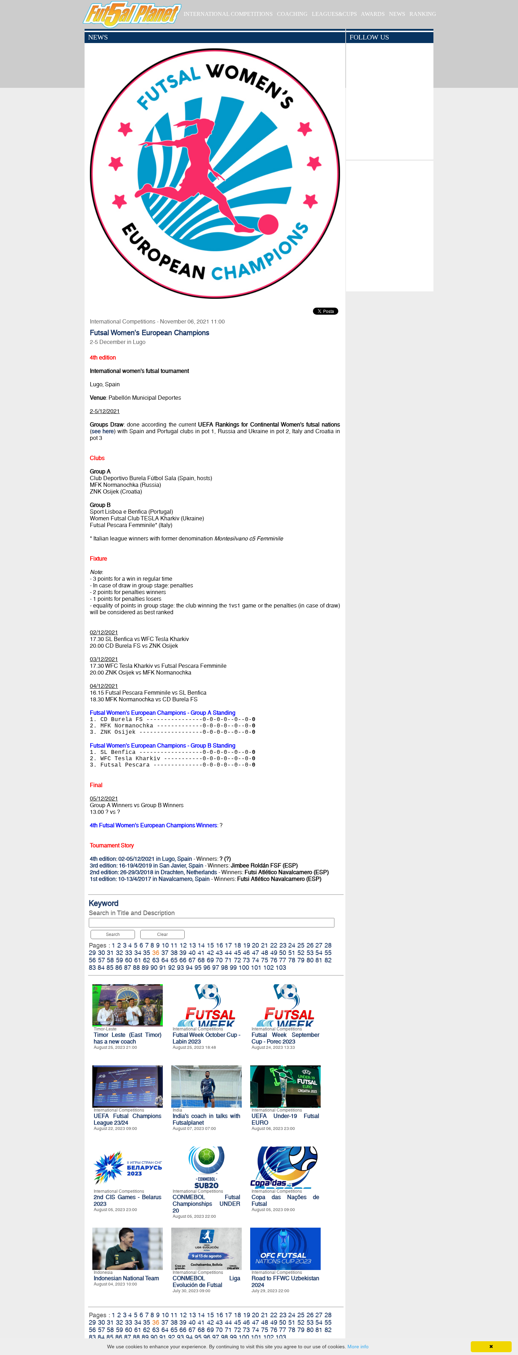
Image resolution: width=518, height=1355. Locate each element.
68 (201, 960)
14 (201, 945)
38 (174, 952)
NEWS (397, 14)
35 (146, 952)
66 (182, 960)
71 (228, 960)
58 (110, 960)
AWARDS (373, 14)
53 (310, 952)
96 (206, 967)
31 (110, 952)
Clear (162, 934)
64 (164, 960)
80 (310, 960)
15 (210, 945)
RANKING (422, 14)
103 (281, 967)
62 (146, 960)
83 (92, 967)
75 (264, 960)
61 (137, 960)
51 (291, 952)
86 (118, 967)
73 (246, 960)
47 (255, 952)
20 (255, 945)
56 (92, 960)
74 (255, 960)
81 (318, 960)
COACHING (292, 14)
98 (224, 967)
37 (164, 952)
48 (264, 952)
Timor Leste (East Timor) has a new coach (127, 1038)
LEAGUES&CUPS (334, 14)
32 (119, 952)
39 (182, 952)
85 (109, 967)
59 (119, 960)
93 (180, 967)
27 (318, 945)
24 (291, 945)
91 (162, 967)
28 (328, 945)
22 (273, 945)
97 (215, 967)
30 (101, 952)
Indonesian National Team (126, 1278)
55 (328, 952)
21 (264, 945)
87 (127, 967)
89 (145, 967)
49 (273, 952)
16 (219, 945)
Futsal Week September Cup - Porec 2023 (285, 1038)
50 (282, 952)
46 (246, 952)
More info (358, 1346)
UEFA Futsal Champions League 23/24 (127, 1119)
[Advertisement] (389, 224)
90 (154, 967)
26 (310, 945)
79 (300, 960)
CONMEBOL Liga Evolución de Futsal (206, 1281)
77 (282, 960)
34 (137, 952)
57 (101, 960)
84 (101, 967)
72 (237, 960)
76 (273, 960)
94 (189, 967)
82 (328, 960)
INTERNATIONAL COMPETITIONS (228, 14)
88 (136, 967)
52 (300, 952)
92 (171, 967)
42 (210, 952)
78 (291, 960)
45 (237, 952)
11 (174, 945)
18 (237, 945)
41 (201, 952)
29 (92, 952)
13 (192, 945)
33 (128, 952)
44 (228, 952)
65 (174, 960)
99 (233, 967)
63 (155, 960)
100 (244, 967)
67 (192, 960)
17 (228, 945)
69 (210, 960)
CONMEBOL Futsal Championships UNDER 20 (206, 1204)
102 (268, 967)
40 (192, 952)
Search (113, 934)
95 (198, 967)
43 (219, 952)
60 (128, 960)
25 (300, 945)
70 (219, 960)
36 (155, 952)
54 (318, 952)
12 (183, 945)
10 (165, 945)
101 (256, 967)
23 (282, 945)
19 (246, 945)
